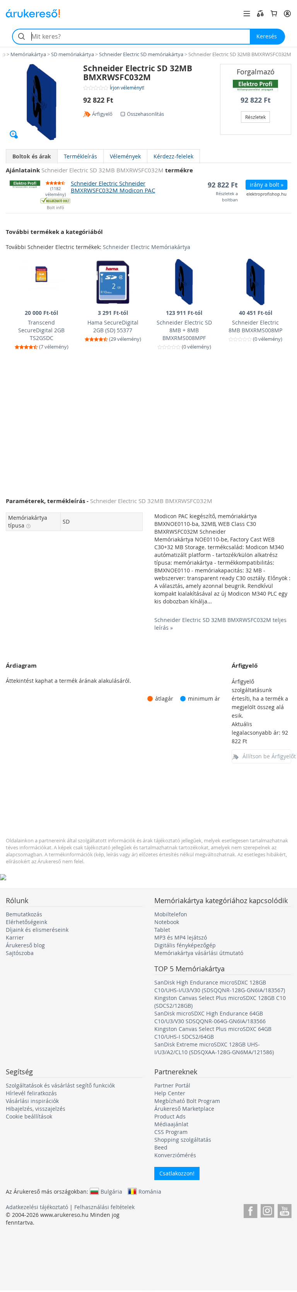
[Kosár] (273, 13)
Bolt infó (55, 208)
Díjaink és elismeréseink (37, 929)
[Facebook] (250, 1210)
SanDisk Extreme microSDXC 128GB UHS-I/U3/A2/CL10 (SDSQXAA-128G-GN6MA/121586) (214, 1048)
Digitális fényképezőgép (185, 945)
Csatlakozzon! (177, 1173)
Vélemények (125, 156)
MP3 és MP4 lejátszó (180, 937)
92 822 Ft (256, 100)
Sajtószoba (20, 953)
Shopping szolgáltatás (182, 1139)
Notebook (166, 922)
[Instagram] (267, 1210)
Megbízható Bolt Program (187, 1101)
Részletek (255, 117)
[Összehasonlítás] (260, 13)
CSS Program (171, 1132)
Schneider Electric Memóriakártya (146, 247)
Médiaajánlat (171, 1124)
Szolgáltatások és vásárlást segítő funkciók (60, 1085)
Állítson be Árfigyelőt (267, 756)
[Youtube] (284, 1210)
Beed (160, 1147)
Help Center (169, 1093)
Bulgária (111, 1191)
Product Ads (170, 1116)
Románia (149, 1191)
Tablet (162, 929)
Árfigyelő (102, 113)
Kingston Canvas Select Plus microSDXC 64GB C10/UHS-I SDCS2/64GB (212, 1032)
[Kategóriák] (247, 13)
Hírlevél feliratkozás (31, 1093)
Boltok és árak (31, 156)
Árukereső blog (25, 945)
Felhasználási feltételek (104, 1207)
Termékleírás (80, 156)
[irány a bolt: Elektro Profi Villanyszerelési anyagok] (255, 85)
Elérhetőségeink (26, 922)
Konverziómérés (175, 1155)
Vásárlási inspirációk (32, 1101)
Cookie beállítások (29, 1116)
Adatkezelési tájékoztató (37, 1207)
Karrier (15, 937)
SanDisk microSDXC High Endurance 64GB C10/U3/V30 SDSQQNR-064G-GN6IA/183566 (210, 1017)
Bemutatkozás (24, 914)
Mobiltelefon (170, 914)
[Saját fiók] (287, 13)
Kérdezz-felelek (173, 156)
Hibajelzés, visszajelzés (35, 1108)
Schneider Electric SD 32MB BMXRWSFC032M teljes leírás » (220, 623)
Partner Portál (172, 1085)
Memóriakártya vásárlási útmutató (198, 953)
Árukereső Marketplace (184, 1108)
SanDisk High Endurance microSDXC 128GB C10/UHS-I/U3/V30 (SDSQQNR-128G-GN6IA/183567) (219, 986)
